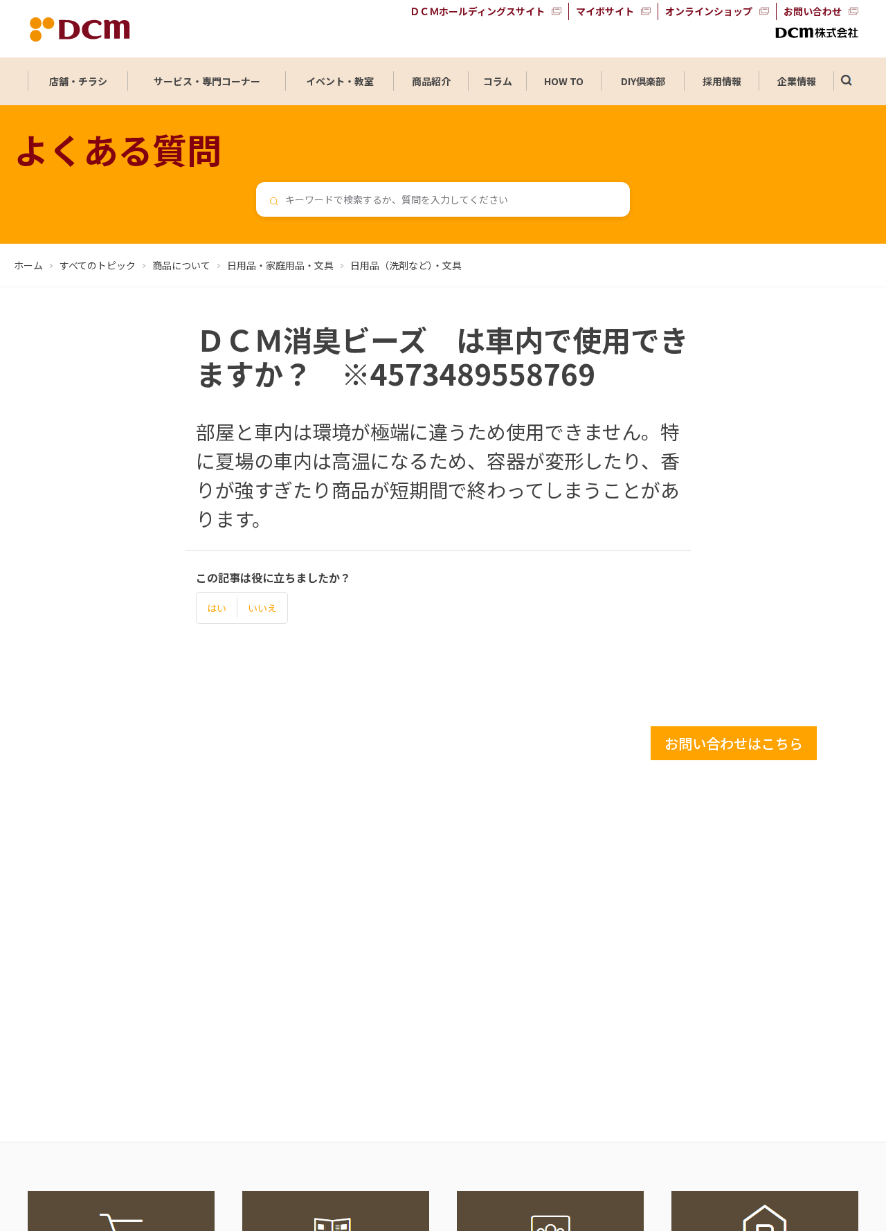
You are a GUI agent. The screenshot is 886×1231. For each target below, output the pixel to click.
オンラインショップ (708, 11)
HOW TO (564, 81)
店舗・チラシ (78, 81)
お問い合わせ (813, 11)
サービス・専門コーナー (207, 81)
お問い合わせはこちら (733, 743)
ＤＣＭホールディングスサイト (477, 11)
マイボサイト (605, 11)
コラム (497, 81)
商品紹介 (431, 81)
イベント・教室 (340, 81)
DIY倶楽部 (643, 81)
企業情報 (796, 81)
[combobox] (443, 199)
